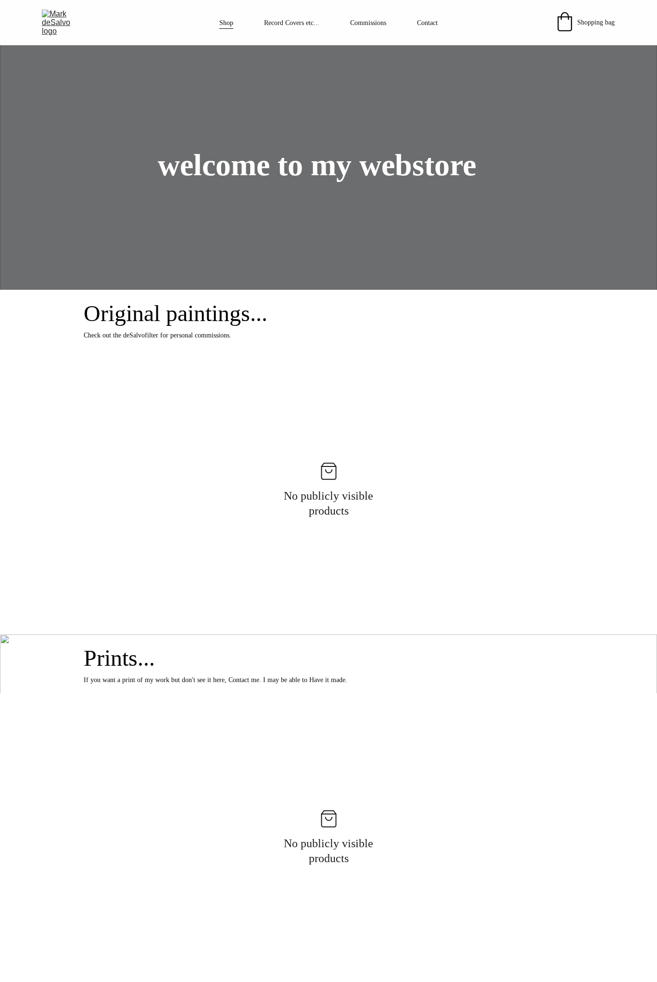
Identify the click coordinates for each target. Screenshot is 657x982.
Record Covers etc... (291, 22)
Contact (427, 22)
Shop (226, 22)
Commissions (368, 22)
